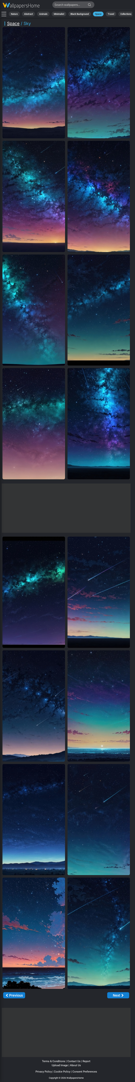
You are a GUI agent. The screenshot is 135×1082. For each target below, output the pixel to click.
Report (86, 1061)
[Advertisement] (66, 508)
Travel (111, 14)
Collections (125, 14)
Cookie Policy (62, 1071)
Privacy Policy (44, 1071)
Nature (14, 14)
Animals (43, 14)
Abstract (28, 14)
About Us (75, 1065)
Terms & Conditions (53, 1061)
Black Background (79, 14)
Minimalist (59, 14)
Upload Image (60, 1065)
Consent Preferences (84, 1071)
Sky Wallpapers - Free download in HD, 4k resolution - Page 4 (21, 6)
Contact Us (74, 1061)
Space (98, 14)
